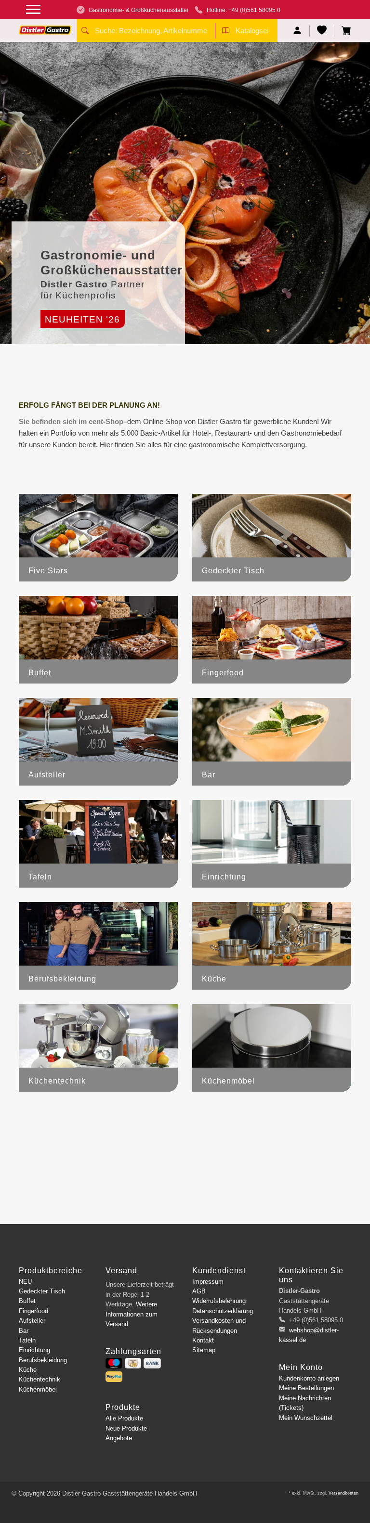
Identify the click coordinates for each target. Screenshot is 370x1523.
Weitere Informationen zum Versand (132, 1314)
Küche (28, 1369)
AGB (199, 1291)
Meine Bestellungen (306, 1388)
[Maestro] (114, 1363)
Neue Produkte (126, 1428)
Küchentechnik (39, 1379)
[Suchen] (85, 32)
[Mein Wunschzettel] (322, 31)
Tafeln (27, 1340)
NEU (25, 1281)
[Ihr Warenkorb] (342, 31)
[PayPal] (114, 1376)
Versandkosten (343, 1493)
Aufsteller (32, 1320)
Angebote (119, 1438)
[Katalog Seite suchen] (225, 32)
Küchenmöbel (38, 1389)
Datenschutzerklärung (222, 1311)
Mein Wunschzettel (305, 1417)
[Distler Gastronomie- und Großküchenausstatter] (45, 26)
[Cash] (133, 1363)
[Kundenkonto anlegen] (297, 31)
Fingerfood (33, 1311)
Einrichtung (34, 1350)
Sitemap (203, 1350)
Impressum (208, 1281)
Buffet (27, 1300)
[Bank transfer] (152, 1363)
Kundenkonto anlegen (309, 1378)
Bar (23, 1330)
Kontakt (203, 1340)
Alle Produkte (124, 1418)
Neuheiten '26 (82, 319)
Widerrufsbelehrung (219, 1300)
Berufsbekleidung (43, 1360)
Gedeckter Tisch (42, 1291)
